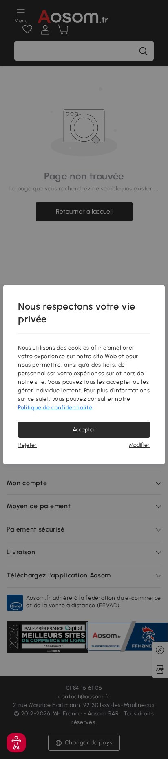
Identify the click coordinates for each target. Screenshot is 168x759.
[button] (16, 743)
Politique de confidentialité (55, 407)
